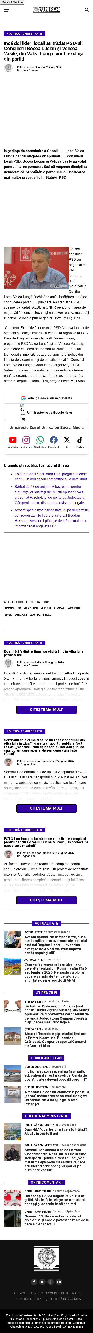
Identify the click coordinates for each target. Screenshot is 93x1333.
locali (60, 608)
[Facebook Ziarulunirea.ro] (34, 1282)
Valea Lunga (41, 615)
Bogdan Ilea (28, 764)
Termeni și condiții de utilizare (55, 1293)
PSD (9, 615)
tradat (21, 615)
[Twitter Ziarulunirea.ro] (42, 1282)
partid (75, 608)
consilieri (14, 608)
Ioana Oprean (29, 70)
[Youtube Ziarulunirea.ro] (59, 1282)
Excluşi (32, 608)
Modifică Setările (12, 2)
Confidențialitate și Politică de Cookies (48, 1299)
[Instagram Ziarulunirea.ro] (50, 1282)
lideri (46, 608)
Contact (19, 1293)
